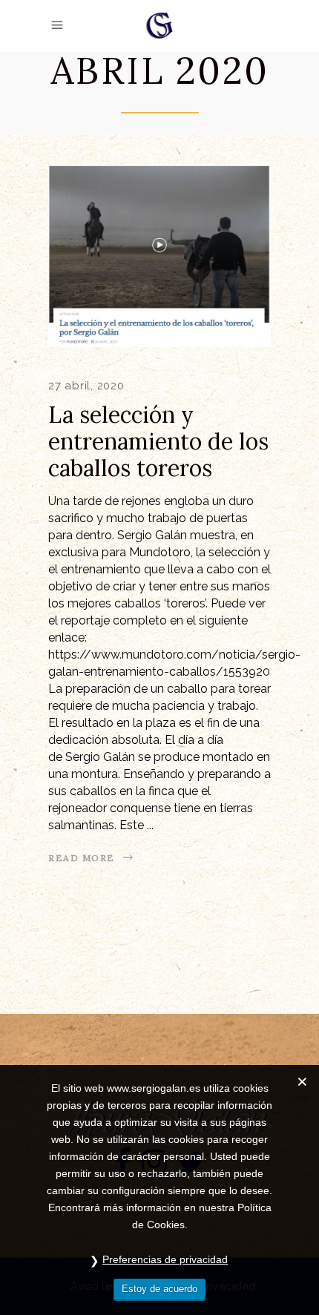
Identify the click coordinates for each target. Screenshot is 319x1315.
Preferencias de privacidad (165, 1259)
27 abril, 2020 (86, 385)
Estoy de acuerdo (159, 1288)
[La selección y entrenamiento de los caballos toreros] (159, 256)
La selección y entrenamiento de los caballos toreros (158, 441)
